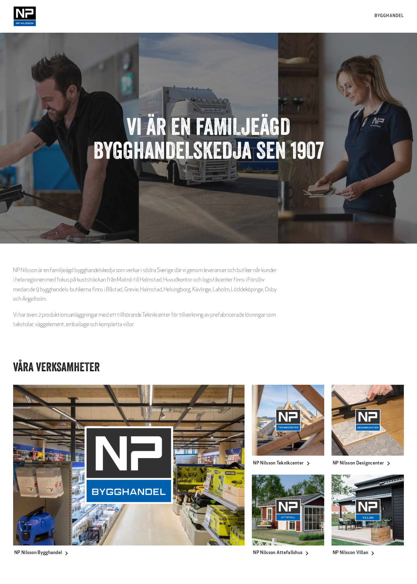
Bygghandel (389, 16)
